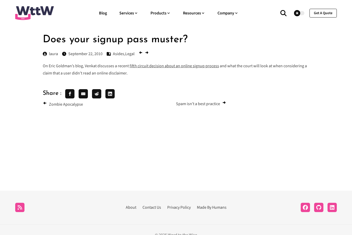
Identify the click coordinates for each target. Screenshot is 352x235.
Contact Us (152, 207)
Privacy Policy (179, 207)
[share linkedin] (110, 93)
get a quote (323, 13)
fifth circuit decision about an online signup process (174, 66)
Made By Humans (212, 207)
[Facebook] (305, 207)
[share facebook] (69, 93)
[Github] (318, 207)
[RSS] (19, 207)
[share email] (83, 93)
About (131, 207)
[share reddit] (96, 93)
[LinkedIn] (332, 207)
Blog (103, 13)
